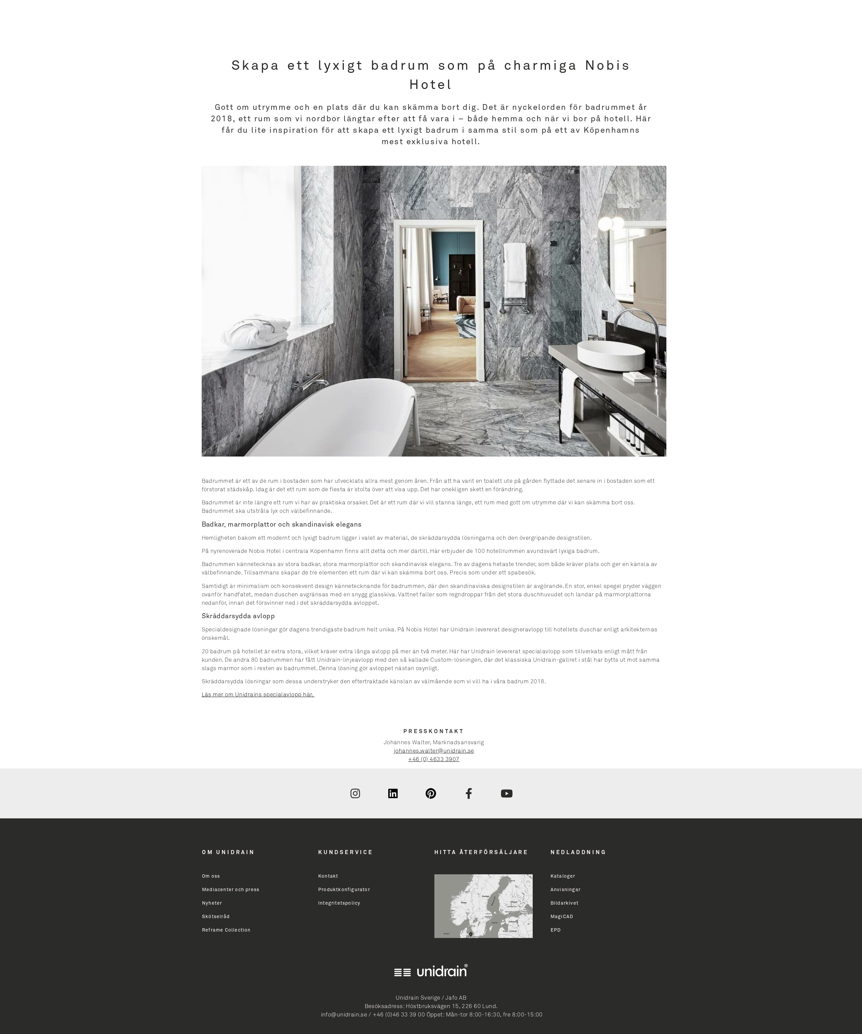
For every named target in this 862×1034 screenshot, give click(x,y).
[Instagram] (355, 793)
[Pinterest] (431, 793)
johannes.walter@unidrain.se (434, 751)
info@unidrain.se (344, 1015)
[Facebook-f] (468, 793)
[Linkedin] (393, 793)
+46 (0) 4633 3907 (433, 759)
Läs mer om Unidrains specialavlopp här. (258, 695)
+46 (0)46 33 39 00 (399, 1015)
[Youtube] (506, 793)
